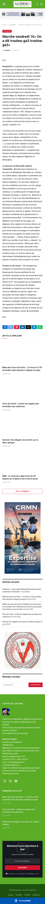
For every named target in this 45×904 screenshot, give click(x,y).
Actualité (7, 31)
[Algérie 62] (22, 4)
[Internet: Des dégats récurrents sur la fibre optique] (22, 425)
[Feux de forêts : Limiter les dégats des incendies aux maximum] (22, 389)
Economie (36, 895)
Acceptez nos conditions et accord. (23, 874)
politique (31, 874)
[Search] (41, 4)
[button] (22, 901)
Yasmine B (7, 50)
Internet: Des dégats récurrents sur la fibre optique (21, 622)
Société (27, 895)
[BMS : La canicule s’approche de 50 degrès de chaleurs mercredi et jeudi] (22, 461)
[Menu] (4, 4)
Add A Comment (22, 491)
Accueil (10, 895)
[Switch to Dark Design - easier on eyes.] (37, 4)
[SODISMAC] (22, 14)
